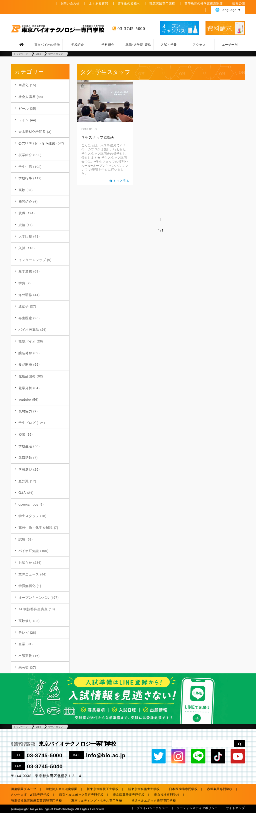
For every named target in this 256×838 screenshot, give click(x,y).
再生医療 (25, 317)
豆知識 (23, 481)
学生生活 (25, 166)
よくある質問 (98, 3)
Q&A (22, 492)
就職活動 (25, 457)
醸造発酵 (25, 352)
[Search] (239, 743)
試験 (21, 539)
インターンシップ (32, 259)
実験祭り (25, 620)
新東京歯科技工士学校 (102, 789)
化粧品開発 (27, 376)
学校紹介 (77, 44)
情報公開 (238, 3)
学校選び (25, 469)
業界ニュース (28, 574)
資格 (21, 224)
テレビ (23, 632)
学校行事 (25, 178)
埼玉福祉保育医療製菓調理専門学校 (36, 800)
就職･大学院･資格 (138, 44)
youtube (24, 399)
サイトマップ (235, 808)
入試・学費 (169, 44)
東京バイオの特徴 (47, 44)
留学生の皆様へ (129, 3)
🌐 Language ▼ (228, 10)
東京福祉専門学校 (167, 795)
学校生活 (25, 446)
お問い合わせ (70, 3)
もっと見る (122, 181)
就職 (21, 213)
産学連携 (25, 271)
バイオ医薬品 (28, 329)
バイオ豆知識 (28, 550)
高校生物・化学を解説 (35, 527)
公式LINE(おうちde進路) (37, 143)
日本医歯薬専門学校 (183, 789)
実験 (21, 189)
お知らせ (25, 562)
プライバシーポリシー (152, 808)
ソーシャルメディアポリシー (197, 808)
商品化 (23, 84)
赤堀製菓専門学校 (219, 789)
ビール (23, 108)
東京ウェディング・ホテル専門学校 (96, 800)
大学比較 (25, 236)
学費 (21, 282)
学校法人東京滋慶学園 (62, 789)
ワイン (23, 119)
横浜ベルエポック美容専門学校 (154, 800)
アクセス (199, 44)
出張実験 (25, 655)
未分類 (23, 667)
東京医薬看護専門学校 (129, 795)
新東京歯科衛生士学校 (144, 789)
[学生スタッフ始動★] (105, 101)
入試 (21, 248)
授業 (21, 434)
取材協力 (25, 411)
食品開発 (25, 364)
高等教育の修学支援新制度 (203, 3)
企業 (21, 643)
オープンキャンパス (33, 597)
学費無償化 (27, 585)
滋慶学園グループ (23, 789)
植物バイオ (27, 341)
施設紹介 (25, 201)
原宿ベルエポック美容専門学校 (81, 795)
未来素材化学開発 (32, 131)
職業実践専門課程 (162, 3)
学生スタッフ (28, 515)
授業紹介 (25, 154)
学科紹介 (108, 44)
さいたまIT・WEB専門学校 (30, 795)
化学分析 (25, 387)
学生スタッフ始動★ (98, 137)
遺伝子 (23, 306)
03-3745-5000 (131, 28)
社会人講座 (27, 96)
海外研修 (25, 294)
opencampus (28, 504)
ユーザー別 (230, 44)
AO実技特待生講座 (33, 608)
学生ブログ (27, 422)
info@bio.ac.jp (105, 755)
